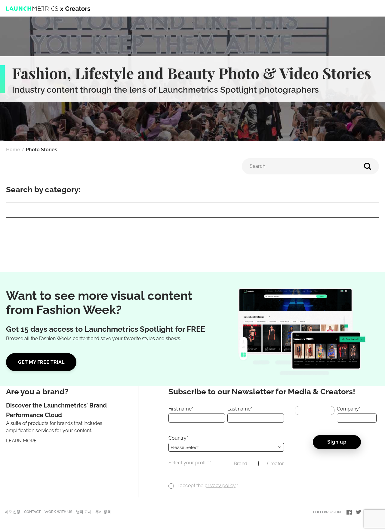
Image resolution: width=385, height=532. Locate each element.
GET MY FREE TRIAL (41, 362)
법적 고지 (83, 512)
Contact (32, 512)
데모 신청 (12, 512)
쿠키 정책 (103, 512)
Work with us (58, 512)
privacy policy (220, 485)
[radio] (236, 464)
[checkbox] (254, 464)
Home (13, 149)
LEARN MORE (21, 441)
